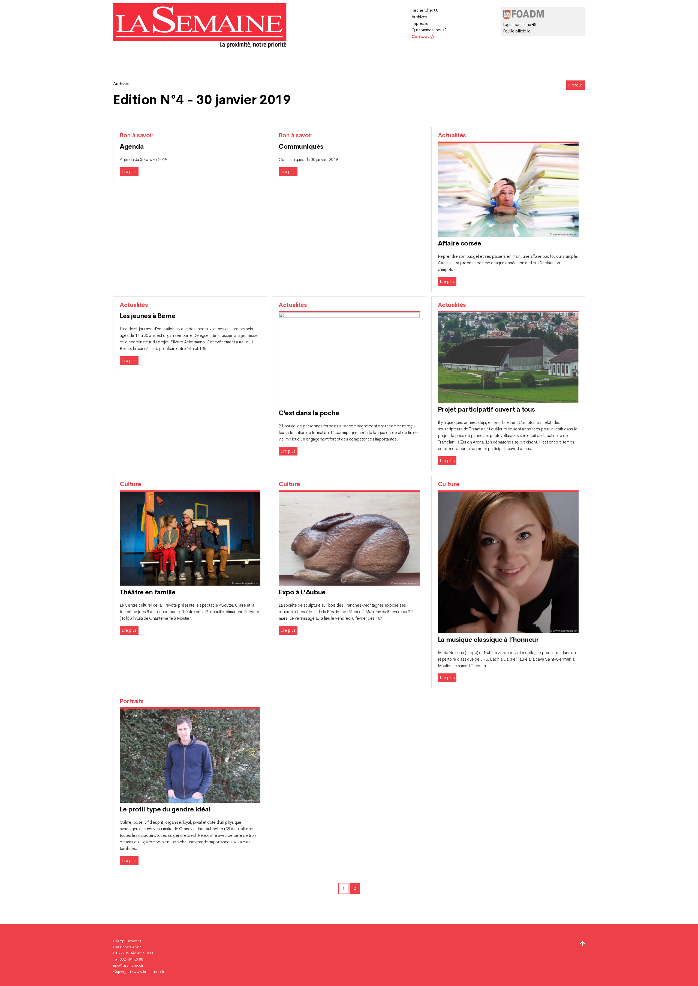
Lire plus (129, 171)
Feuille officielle (516, 31)
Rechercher (422, 10)
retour (576, 85)
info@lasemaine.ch (128, 965)
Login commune (517, 24)
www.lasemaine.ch (149, 971)
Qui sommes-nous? (428, 30)
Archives (419, 17)
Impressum (421, 23)
